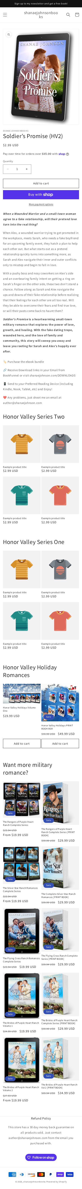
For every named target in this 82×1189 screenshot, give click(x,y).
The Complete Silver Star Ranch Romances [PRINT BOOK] (58, 895)
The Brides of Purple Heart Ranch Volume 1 (21, 1024)
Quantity (8, 161)
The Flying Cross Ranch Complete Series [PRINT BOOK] (59, 957)
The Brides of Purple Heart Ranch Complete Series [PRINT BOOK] (59, 1022)
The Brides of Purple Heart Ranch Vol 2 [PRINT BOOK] (59, 1086)
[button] (5, 14)
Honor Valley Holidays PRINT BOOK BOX (57, 727)
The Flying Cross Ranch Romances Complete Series (21, 960)
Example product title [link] (15, 466)
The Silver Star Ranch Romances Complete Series (20, 889)
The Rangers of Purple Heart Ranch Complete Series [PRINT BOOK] (58, 832)
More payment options (41, 204)
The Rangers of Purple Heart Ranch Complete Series (18, 823)
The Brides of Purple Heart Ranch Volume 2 (21, 1089)
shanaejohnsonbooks (34, 1181)
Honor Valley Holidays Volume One (19, 709)
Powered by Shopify (56, 1181)
